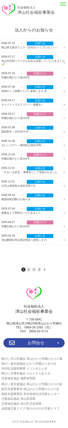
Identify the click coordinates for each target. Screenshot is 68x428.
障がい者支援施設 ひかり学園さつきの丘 (28, 363)
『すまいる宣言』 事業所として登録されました (29, 172)
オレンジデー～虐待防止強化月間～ (22, 145)
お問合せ (36, 342)
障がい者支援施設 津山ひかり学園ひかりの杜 (32, 384)
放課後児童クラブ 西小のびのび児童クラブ (30, 408)
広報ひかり (40, 73)
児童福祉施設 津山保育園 (18, 398)
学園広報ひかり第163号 (15, 226)
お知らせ (40, 43)
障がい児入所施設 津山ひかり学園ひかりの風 (32, 358)
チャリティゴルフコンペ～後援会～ (22, 104)
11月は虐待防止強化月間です (18, 185)
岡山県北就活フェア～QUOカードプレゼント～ (29, 47)
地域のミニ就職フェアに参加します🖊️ (24, 90)
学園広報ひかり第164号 (15, 158)
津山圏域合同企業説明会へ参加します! (24, 239)
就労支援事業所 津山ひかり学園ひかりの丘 (30, 389)
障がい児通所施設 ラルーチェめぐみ (25, 373)
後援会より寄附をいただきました (21, 212)
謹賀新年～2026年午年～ (16, 131)
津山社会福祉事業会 (36, 10)
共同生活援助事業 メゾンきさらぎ (24, 368)
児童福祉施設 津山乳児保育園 (21, 403)
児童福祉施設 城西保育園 (18, 378)
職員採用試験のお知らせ (15, 199)
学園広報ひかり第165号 (15, 118)
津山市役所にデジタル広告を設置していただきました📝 (33, 62)
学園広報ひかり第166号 (15, 77)
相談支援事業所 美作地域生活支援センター (30, 393)
